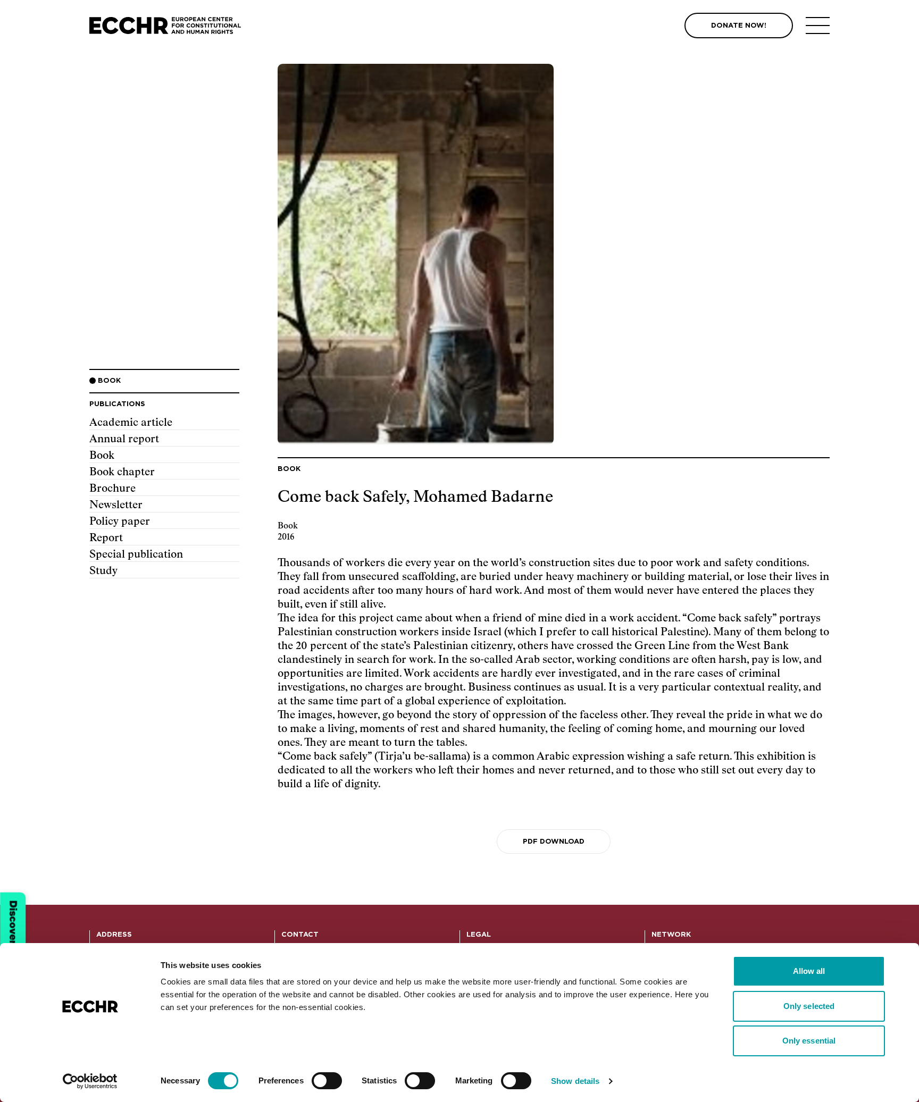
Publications (117, 404)
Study (103, 571)
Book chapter (122, 472)
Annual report (124, 439)
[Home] (165, 26)
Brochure (112, 488)
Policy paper (119, 521)
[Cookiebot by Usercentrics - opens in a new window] (90, 1081)
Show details (575, 1081)
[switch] (327, 1080)
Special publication (136, 554)
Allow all (809, 970)
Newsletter (116, 505)
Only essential (809, 1040)
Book (101, 455)
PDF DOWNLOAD (553, 841)
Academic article (130, 422)
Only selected (808, 1006)
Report (106, 538)
